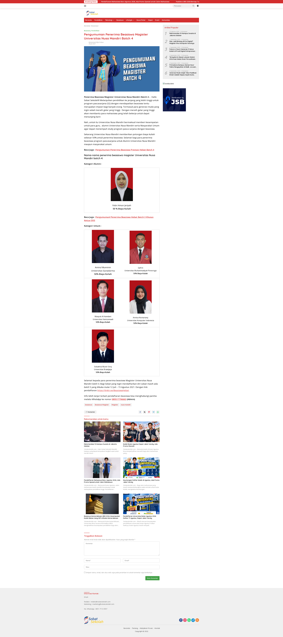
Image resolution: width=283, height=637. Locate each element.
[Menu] (85, 6)
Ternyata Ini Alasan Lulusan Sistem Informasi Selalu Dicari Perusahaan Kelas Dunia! (182, 58)
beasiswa (88, 405)
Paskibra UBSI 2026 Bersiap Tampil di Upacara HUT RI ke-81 (174, 2)
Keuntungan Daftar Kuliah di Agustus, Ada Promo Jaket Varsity (141, 481)
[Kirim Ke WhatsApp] (158, 412)
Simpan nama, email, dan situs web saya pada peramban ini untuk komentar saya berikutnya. (119, 572)
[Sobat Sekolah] (103, 13)
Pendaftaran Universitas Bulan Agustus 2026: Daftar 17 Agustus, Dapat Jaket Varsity (139, 517)
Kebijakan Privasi (146, 628)
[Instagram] (185, 620)
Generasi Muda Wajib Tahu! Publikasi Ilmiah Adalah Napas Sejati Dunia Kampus (182, 74)
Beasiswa (120, 20)
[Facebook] (181, 620)
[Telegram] (193, 620)
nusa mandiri (126, 405)
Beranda (88, 20)
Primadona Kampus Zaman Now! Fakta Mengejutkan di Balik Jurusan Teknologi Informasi (182, 66)
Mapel (150, 20)
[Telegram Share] (153, 412)
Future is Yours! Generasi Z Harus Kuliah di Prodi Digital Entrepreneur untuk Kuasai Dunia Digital (182, 50)
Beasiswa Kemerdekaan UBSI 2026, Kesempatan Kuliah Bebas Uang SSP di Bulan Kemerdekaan (102, 517)
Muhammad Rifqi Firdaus (96, 42)
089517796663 (119, 399)
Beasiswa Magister (102, 405)
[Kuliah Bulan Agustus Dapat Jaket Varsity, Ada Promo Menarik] (141, 431)
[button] (193, 6)
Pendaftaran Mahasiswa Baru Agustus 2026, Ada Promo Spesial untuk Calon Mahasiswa (110, 2)
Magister (115, 405)
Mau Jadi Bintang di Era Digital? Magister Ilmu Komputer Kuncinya (181, 42)
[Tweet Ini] (144, 412)
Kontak (157, 628)
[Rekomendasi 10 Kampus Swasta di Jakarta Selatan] (102, 431)
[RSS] (197, 620)
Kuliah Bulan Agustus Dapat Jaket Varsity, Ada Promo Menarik (140, 445)
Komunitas (166, 20)
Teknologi (108, 20)
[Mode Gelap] (198, 6)
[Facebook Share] (140, 412)
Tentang (135, 628)
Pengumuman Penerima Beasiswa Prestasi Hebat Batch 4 (124, 149)
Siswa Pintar (141, 20)
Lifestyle (129, 20)
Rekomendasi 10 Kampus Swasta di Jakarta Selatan (100, 445)
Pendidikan (98, 20)
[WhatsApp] (189, 620)
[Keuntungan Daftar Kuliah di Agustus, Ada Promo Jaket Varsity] (141, 467)
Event (157, 20)
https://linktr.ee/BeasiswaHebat (113, 390)
